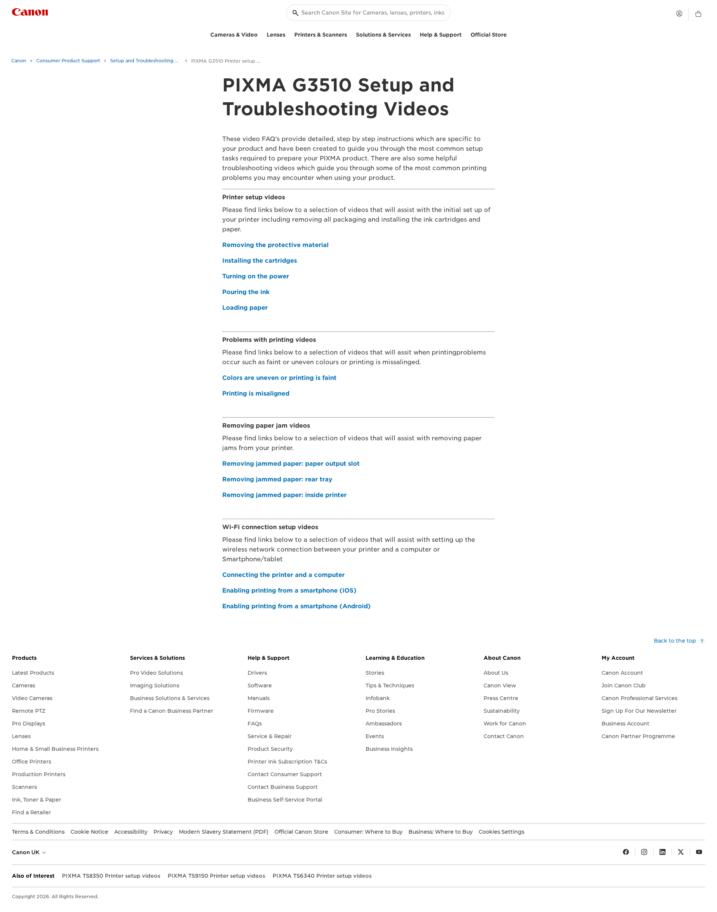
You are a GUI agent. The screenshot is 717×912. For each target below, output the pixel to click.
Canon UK (26, 852)
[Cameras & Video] (261, 34)
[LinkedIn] (662, 852)
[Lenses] (288, 34)
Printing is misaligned (255, 393)
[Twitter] (681, 852)
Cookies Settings (501, 831)
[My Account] (679, 13)
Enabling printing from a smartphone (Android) (296, 606)
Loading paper (245, 307)
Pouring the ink (246, 292)
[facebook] (626, 852)
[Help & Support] (465, 34)
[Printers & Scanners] (350, 34)
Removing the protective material (275, 245)
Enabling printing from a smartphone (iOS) (289, 590)
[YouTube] (699, 852)
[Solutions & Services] (414, 34)
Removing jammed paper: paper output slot (291, 463)
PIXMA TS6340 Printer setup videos (322, 876)
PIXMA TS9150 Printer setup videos (216, 876)
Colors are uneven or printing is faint (279, 377)
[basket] (698, 14)
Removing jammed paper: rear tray (277, 479)
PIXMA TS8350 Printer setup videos (111, 876)
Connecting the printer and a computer (283, 574)
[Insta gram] (644, 852)
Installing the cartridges (259, 260)
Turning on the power (255, 276)
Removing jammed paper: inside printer (284, 495)
